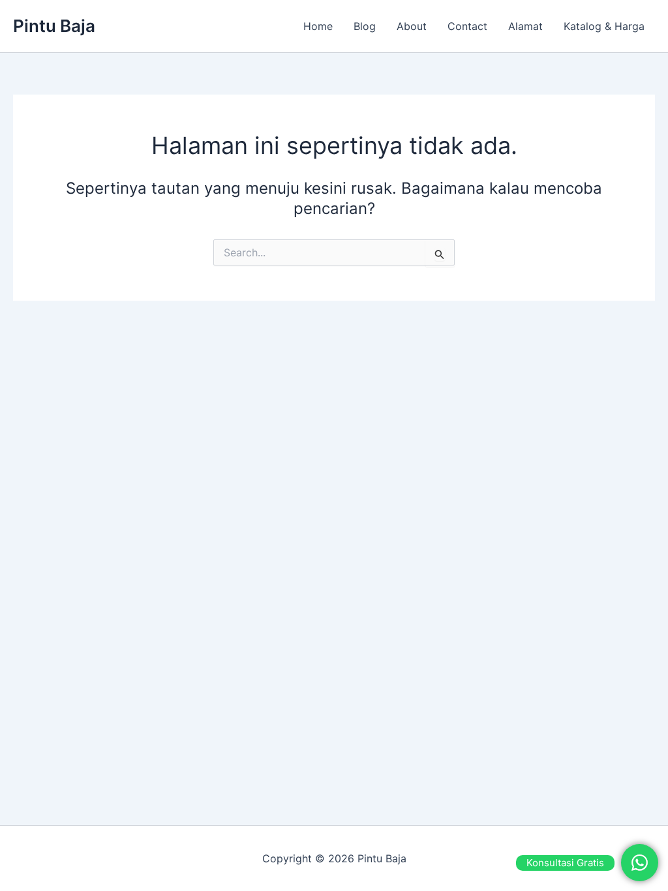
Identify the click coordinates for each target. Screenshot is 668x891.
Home (318, 26)
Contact (467, 26)
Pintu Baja (54, 26)
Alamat (525, 26)
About (412, 26)
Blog (365, 26)
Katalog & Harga (604, 26)
